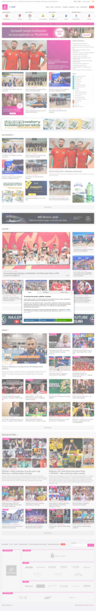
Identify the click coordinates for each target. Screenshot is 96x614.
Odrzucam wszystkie (29, 320)
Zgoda (29, 292)
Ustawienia (45, 292)
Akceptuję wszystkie (62, 320)
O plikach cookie (64, 292)
